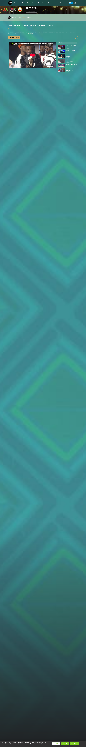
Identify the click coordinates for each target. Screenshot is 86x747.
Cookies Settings (56, 743)
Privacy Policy (12, 744)
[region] (43, 744)
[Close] (84, 743)
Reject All (65, 743)
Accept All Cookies (75, 743)
